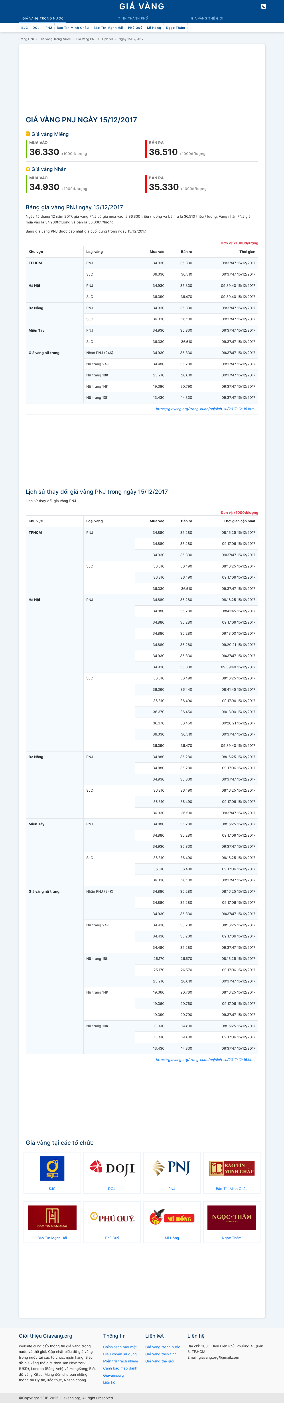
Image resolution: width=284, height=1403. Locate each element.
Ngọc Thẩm (175, 27)
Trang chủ (26, 39)
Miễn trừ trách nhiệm (120, 1361)
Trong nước (43, 18)
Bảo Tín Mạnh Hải (108, 27)
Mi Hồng (154, 27)
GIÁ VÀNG (142, 6)
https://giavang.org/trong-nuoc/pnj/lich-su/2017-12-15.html (205, 409)
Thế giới (207, 18)
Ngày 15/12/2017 (131, 39)
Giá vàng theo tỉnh (160, 1354)
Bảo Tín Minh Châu (73, 27)
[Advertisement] (142, 81)
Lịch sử (107, 39)
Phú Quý (135, 27)
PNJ (48, 27)
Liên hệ (109, 1382)
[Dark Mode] (263, 6)
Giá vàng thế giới (159, 1361)
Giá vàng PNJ (86, 39)
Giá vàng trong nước (55, 39)
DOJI (37, 27)
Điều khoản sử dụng (120, 1354)
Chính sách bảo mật (120, 1347)
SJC (24, 27)
